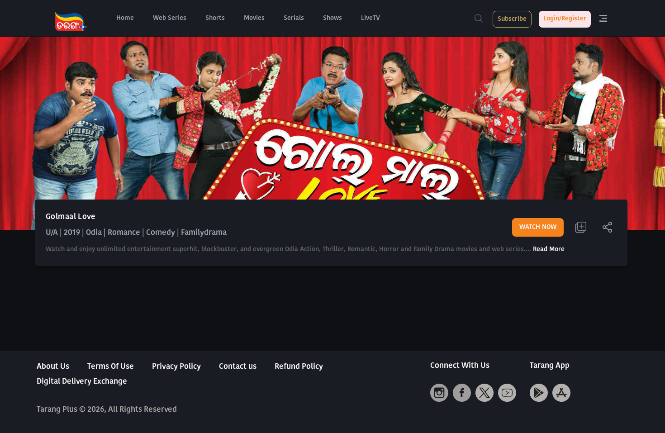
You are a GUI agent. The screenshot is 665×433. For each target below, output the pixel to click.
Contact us (237, 367)
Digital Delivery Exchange (82, 381)
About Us (53, 367)
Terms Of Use (110, 367)
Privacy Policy (176, 367)
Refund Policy (299, 367)
